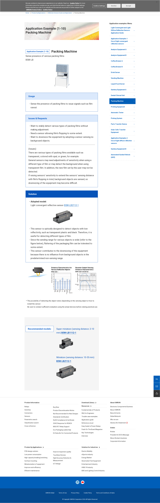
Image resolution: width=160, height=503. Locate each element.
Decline (114, 6)
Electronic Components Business (121, 406)
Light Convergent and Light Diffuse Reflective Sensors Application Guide (121, 30)
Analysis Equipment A (118, 49)
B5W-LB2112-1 (71, 205)
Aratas (112, 431)
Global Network (115, 416)
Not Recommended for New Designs (65, 414)
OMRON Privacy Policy (34, 9)
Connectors (28, 413)
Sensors (27, 416)
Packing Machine (117, 101)
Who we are (114, 419)
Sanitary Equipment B (118, 149)
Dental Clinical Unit (118, 95)
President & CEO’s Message (119, 435)
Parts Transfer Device (119, 124)
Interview (85, 436)
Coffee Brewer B (117, 67)
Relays (26, 406)
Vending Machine (117, 78)
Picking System (116, 118)
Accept (128, 6)
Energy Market (87, 457)
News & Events (115, 413)
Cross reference (30, 426)
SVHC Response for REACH (62, 423)
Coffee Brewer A (117, 61)
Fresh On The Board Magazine (92, 429)
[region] (80, 6)
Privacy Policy (75, 493)
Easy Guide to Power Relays (91, 426)
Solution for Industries (90, 447)
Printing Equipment (118, 107)
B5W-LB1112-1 (68, 332)
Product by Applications (38, 13)
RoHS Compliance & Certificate (63, 420)
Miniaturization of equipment (34, 464)
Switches (27, 410)
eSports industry (87, 454)
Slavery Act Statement (118, 423)
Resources (85, 406)
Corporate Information (118, 441)
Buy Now (56, 407)
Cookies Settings (99, 6)
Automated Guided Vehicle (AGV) (120, 156)
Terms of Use (63, 493)
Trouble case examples (90, 416)
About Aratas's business (118, 438)
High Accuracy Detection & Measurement (62, 459)
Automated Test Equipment (91, 461)
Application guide (87, 420)
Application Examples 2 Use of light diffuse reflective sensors (121, 140)
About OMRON (115, 410)
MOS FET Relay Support (61, 426)
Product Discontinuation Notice (63, 410)
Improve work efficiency (32, 467)
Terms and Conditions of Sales (105, 493)
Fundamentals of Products (91, 410)
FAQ (157, 379)
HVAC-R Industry (87, 467)
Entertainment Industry (90, 464)
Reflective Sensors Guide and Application (60, 13)
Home (27, 13)
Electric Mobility (87, 451)
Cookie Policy (88, 493)
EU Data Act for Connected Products (65, 433)
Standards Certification (61, 417)
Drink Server (115, 72)
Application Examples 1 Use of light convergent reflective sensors (121, 41)
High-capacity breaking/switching (35, 457)
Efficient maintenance (32, 471)
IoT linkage (57, 464)
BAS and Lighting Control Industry (93, 471)
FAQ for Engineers (88, 413)
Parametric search (30, 419)
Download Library (88, 402)
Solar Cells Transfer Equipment (118, 131)
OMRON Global (49, 493)
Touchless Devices (59, 455)
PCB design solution (31, 451)
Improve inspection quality (62, 452)
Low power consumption (32, 454)
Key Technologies (88, 433)
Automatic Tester (117, 112)
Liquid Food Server (118, 84)
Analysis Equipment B (118, 55)
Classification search (31, 423)
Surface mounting (30, 461)
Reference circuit (87, 423)
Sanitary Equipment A (118, 90)
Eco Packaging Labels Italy (62, 430)
